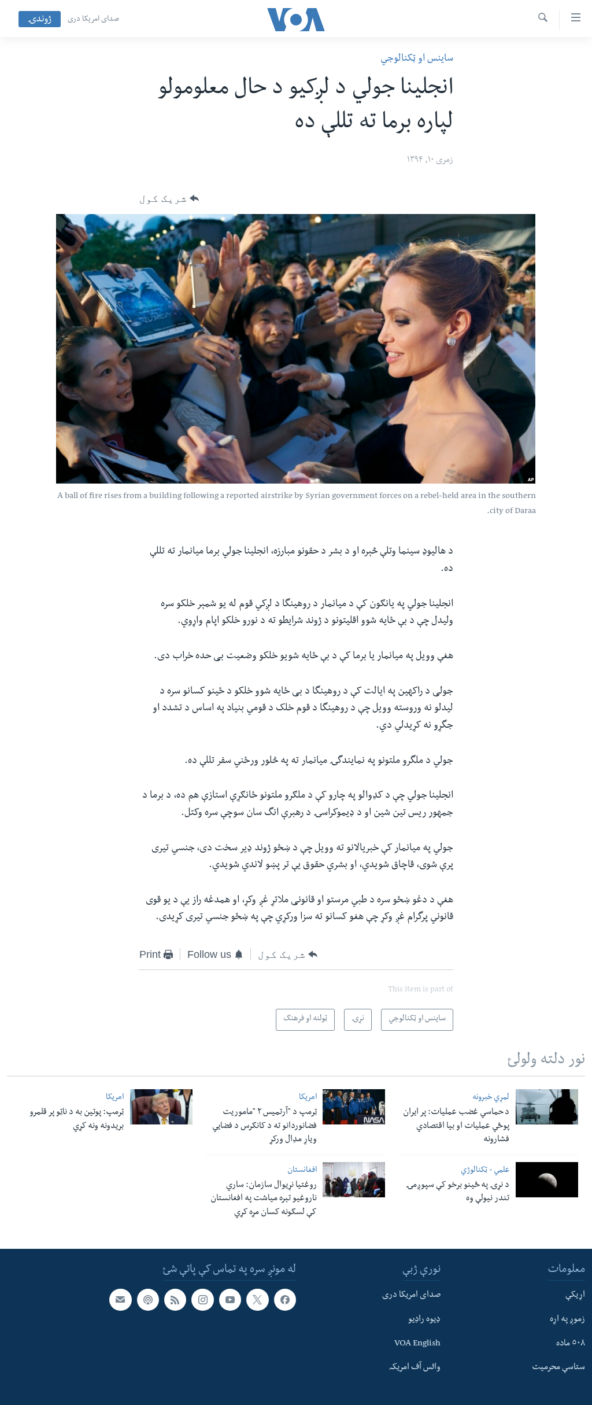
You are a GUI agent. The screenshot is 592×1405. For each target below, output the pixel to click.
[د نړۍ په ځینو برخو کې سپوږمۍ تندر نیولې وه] (547, 1179)
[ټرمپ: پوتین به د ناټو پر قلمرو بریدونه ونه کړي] (161, 1106)
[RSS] (175, 1300)
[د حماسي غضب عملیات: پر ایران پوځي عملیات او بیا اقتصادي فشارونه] (547, 1106)
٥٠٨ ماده (570, 1343)
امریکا (308, 1098)
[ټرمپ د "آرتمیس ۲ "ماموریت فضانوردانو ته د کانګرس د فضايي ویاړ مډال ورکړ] (354, 1106)
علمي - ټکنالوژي (485, 1171)
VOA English (417, 1343)
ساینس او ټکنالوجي (416, 59)
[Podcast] (148, 1300)
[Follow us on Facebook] (285, 1300)
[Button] (169, 198)
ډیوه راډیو (424, 1320)
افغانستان (302, 1171)
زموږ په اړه (567, 1320)
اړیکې (575, 1295)
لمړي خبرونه (490, 1098)
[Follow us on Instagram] (202, 1300)
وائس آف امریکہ (415, 1368)
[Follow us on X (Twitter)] (257, 1300)
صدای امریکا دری (93, 19)
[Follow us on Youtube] (230, 1300)
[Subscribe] (120, 1300)
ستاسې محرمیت (558, 1368)
